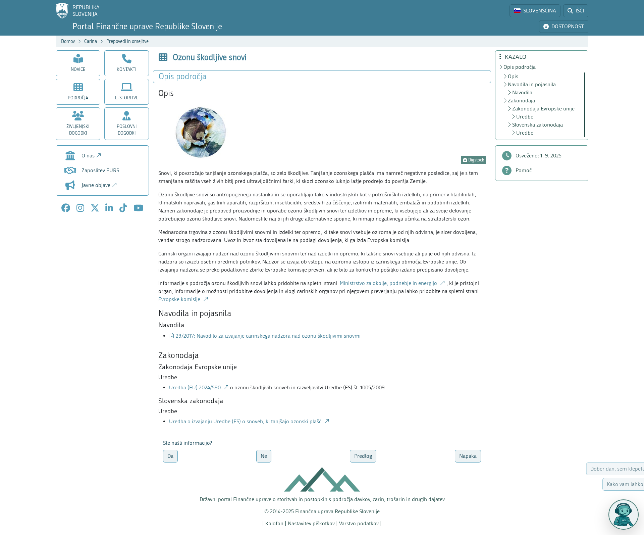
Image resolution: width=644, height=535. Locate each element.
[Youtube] (138, 208)
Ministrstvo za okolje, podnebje (388, 283)
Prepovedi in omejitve (127, 41)
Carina (90, 41)
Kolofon (274, 523)
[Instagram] (80, 208)
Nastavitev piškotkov (311, 523)
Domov (68, 41)
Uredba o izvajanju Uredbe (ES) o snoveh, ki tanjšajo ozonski (246, 421)
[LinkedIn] (109, 208)
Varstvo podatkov (359, 523)
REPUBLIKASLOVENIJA (86, 10)
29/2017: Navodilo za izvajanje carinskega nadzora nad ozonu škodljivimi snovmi (268, 336)
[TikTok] (123, 208)
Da (170, 456)
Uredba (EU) (195, 387)
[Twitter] (95, 208)
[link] (534, 10)
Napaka (468, 456)
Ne (264, 456)
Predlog (363, 456)
